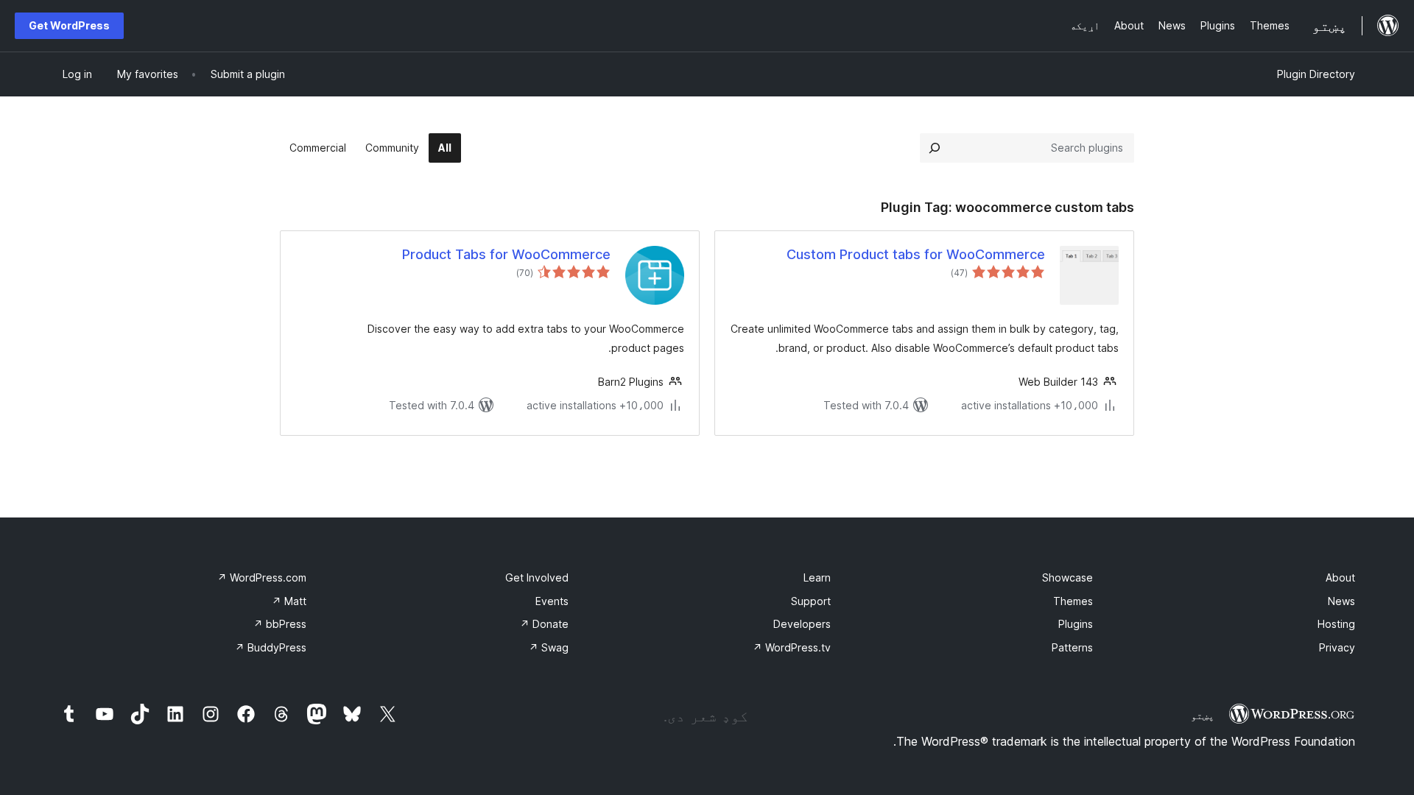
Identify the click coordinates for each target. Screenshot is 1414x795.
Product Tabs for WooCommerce (506, 254)
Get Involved (537, 577)
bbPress (279, 624)
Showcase (1067, 577)
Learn (817, 577)
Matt (289, 601)
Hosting (1336, 624)
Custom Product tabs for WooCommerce (916, 254)
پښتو (1202, 715)
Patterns (1072, 647)
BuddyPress (270, 647)
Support (811, 601)
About (1340, 577)
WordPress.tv (792, 647)
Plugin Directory (1316, 74)
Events (552, 601)
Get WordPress (69, 25)
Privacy (1337, 647)
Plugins (1075, 624)
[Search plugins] (934, 148)
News (1341, 601)
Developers (802, 624)
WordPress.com (261, 577)
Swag (549, 647)
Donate (544, 624)
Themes (1073, 601)
